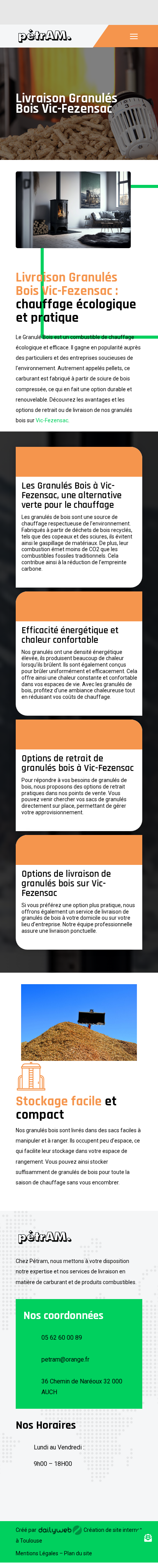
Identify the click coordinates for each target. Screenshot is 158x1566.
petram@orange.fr (65, 1359)
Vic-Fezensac (52, 420)
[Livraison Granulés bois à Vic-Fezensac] (73, 246)
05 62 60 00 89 (61, 1337)
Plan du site (78, 1553)
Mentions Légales (37, 1553)
